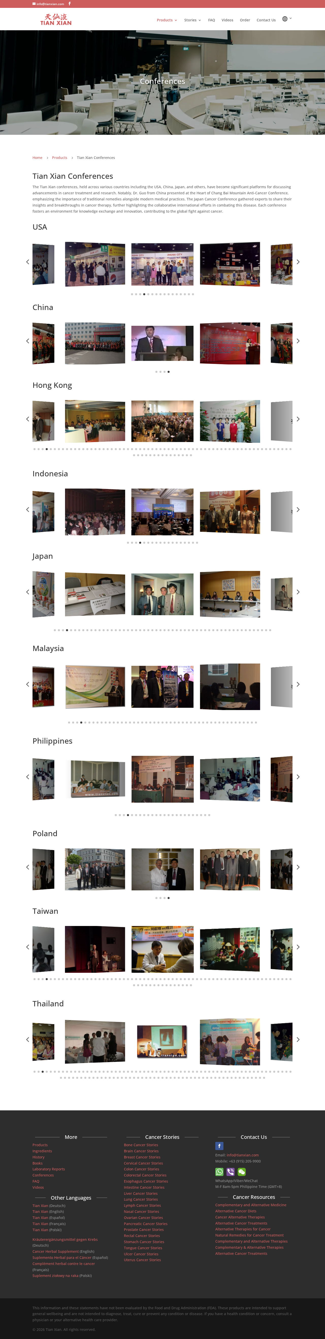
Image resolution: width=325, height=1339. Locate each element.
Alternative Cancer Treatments (241, 1223)
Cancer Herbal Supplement (55, 1251)
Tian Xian (40, 1205)
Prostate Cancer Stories (144, 1229)
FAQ (211, 20)
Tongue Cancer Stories (143, 1247)
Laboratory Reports (48, 1169)
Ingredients (42, 1151)
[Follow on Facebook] (219, 1146)
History (38, 1157)
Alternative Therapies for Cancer (243, 1229)
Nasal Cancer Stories (141, 1211)
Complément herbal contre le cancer (63, 1263)
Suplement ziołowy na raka (55, 1275)
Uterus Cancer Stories (142, 1259)
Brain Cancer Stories (141, 1151)
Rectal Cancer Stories (142, 1235)
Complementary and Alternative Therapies (251, 1241)
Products (165, 20)
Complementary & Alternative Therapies (249, 1247)
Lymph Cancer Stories (142, 1205)
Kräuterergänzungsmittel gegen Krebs (65, 1239)
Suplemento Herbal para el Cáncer (61, 1257)
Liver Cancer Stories (141, 1193)
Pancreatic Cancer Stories (146, 1223)
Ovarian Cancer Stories (143, 1217)
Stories (190, 20)
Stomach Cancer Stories (144, 1241)
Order (245, 20)
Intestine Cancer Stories (144, 1187)
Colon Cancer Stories (141, 1169)
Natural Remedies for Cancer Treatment (249, 1235)
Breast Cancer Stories (142, 1157)
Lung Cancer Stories (141, 1199)
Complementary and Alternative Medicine (250, 1204)
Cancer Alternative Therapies (240, 1217)
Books (37, 1163)
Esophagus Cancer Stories (146, 1181)
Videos (227, 20)
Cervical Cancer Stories (143, 1163)
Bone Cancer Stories (141, 1144)
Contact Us (266, 20)
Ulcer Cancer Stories (141, 1254)
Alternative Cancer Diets (235, 1211)
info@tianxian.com (243, 1155)
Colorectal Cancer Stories (145, 1175)
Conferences (43, 1175)
